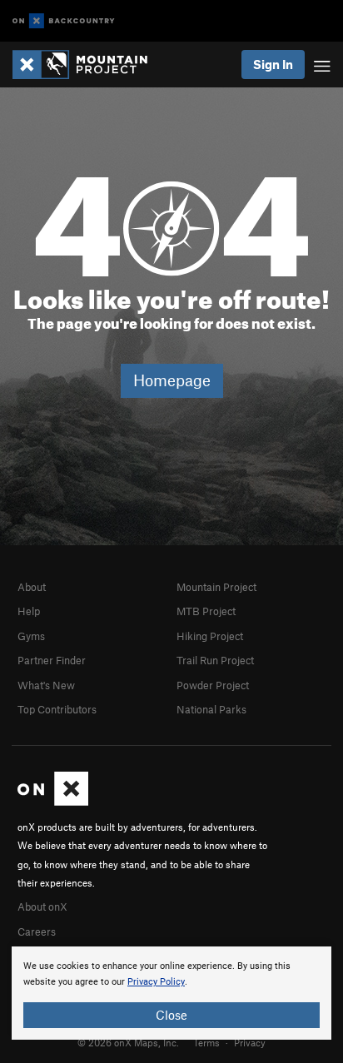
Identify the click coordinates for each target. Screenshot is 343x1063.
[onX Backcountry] (63, 21)
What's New (46, 685)
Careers (36, 931)
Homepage (172, 380)
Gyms (31, 636)
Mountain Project (216, 587)
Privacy (250, 1042)
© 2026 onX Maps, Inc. (128, 1042)
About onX (42, 906)
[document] (171, 993)
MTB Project (206, 611)
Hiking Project (209, 636)
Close (171, 1014)
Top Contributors (57, 709)
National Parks (211, 709)
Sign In (273, 64)
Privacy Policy (156, 981)
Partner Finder (51, 660)
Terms (206, 1042)
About (31, 587)
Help (28, 611)
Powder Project (212, 685)
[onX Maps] (52, 801)
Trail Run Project (215, 660)
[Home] (88, 64)
